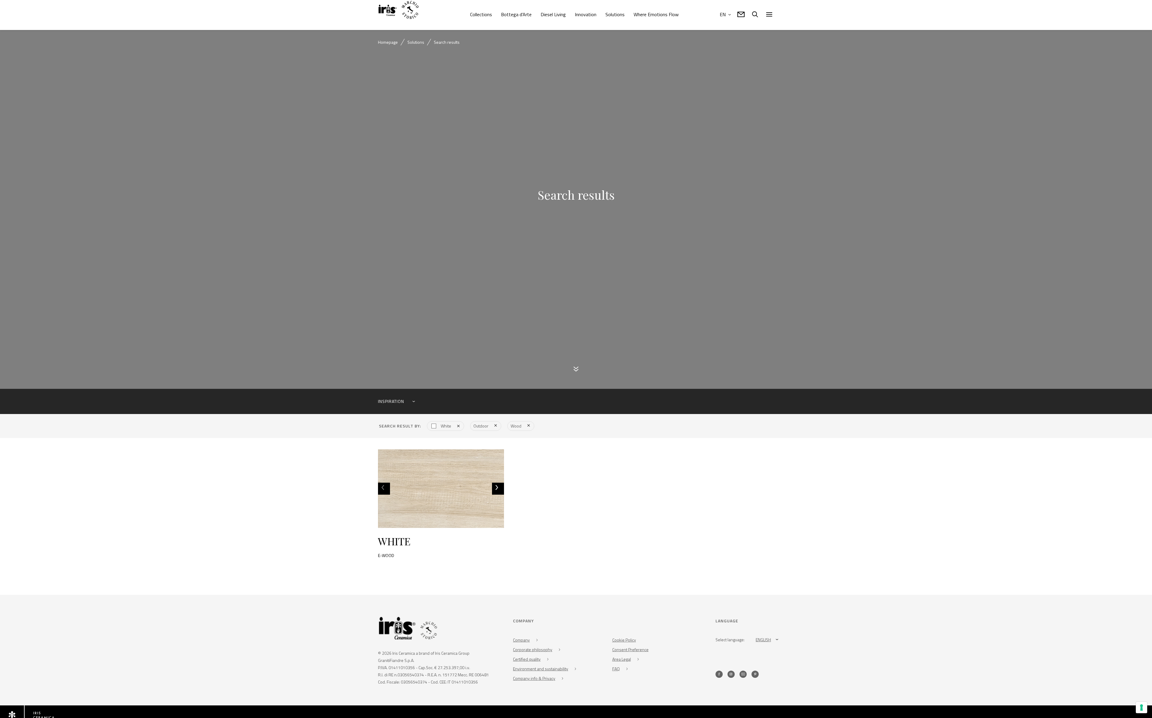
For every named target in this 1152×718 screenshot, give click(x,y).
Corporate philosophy (532, 650)
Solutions (615, 14)
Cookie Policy (624, 640)
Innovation (585, 14)
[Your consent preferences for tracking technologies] (1141, 707)
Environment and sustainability (540, 669)
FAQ (616, 669)
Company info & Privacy (534, 678)
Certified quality (527, 659)
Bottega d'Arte (516, 14)
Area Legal (621, 659)
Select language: (730, 640)
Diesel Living (553, 14)
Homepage (388, 42)
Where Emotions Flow (656, 14)
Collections (481, 14)
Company (521, 640)
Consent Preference (630, 650)
